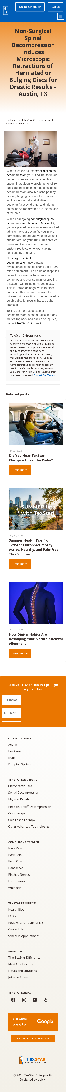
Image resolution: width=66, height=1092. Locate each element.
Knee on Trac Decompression (29, 807)
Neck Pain (15, 848)
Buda (11, 758)
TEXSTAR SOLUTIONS (22, 780)
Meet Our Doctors (20, 964)
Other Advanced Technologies (29, 827)
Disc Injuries (16, 881)
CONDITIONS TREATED (23, 842)
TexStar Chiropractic (35, 120)
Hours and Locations (22, 971)
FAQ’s (12, 916)
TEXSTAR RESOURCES (22, 903)
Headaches (15, 868)
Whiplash (14, 888)
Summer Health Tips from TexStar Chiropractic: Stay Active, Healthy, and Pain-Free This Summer (34, 547)
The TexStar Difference (24, 958)
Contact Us (15, 929)
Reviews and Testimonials (26, 923)
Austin (12, 744)
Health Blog (16, 909)
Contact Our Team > (45, 375)
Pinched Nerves (19, 875)
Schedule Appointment (23, 936)
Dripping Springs (20, 764)
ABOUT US (15, 951)
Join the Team (17, 977)
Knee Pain (15, 861)
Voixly (42, 1080)
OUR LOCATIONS (19, 738)
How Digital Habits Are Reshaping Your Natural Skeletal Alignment (36, 639)
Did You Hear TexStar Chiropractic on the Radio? (31, 457)
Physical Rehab (18, 799)
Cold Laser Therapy (21, 820)
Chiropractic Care (20, 786)
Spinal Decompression (23, 793)
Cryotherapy (16, 813)
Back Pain (15, 855)
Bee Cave (14, 751)
